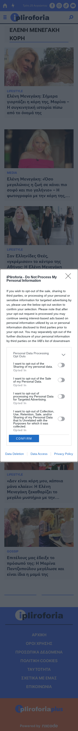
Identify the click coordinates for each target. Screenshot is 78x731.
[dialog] (39, 365)
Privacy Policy (63, 454)
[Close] (69, 277)
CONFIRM (24, 438)
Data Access (39, 454)
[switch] (61, 365)
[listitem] (39, 355)
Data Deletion (14, 454)
